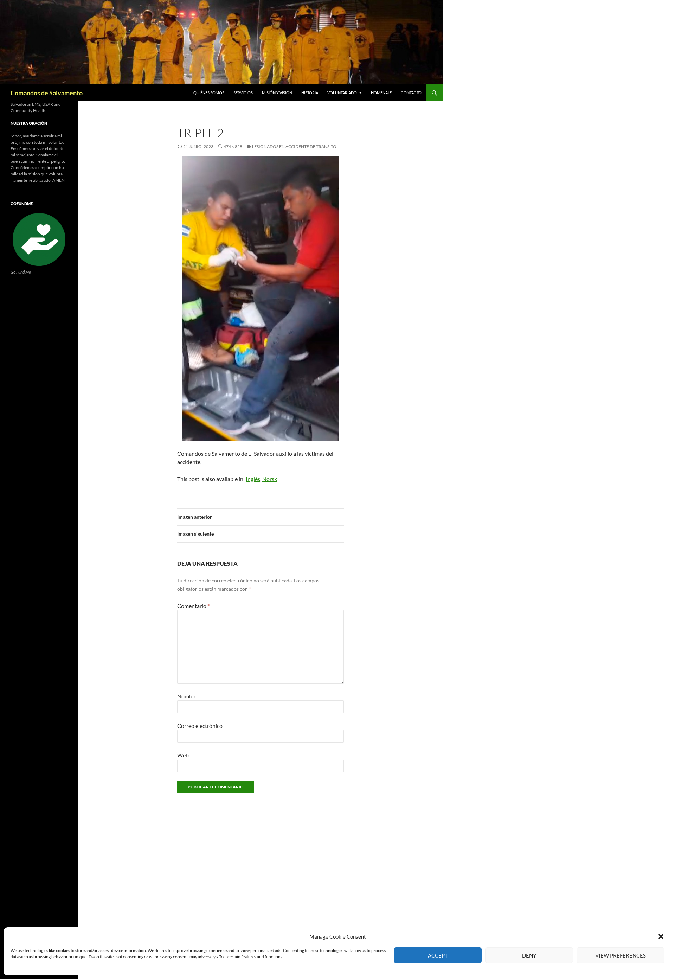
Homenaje (381, 92)
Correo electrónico (200, 725)
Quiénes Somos (208, 92)
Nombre (187, 696)
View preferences (620, 955)
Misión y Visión (277, 92)
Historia (309, 92)
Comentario (193, 605)
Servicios (243, 92)
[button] (660, 936)
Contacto (411, 92)
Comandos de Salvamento (47, 93)
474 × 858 (233, 146)
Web (183, 755)
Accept (438, 955)
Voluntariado (342, 92)
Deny (529, 955)
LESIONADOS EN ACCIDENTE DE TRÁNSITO (294, 146)
